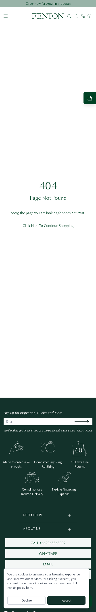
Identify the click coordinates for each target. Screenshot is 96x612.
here (29, 587)
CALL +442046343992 (48, 542)
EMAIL (48, 564)
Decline (26, 600)
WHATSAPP (48, 553)
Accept (66, 600)
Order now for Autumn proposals (48, 3)
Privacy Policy (84, 430)
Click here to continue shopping (48, 225)
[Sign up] (85, 421)
